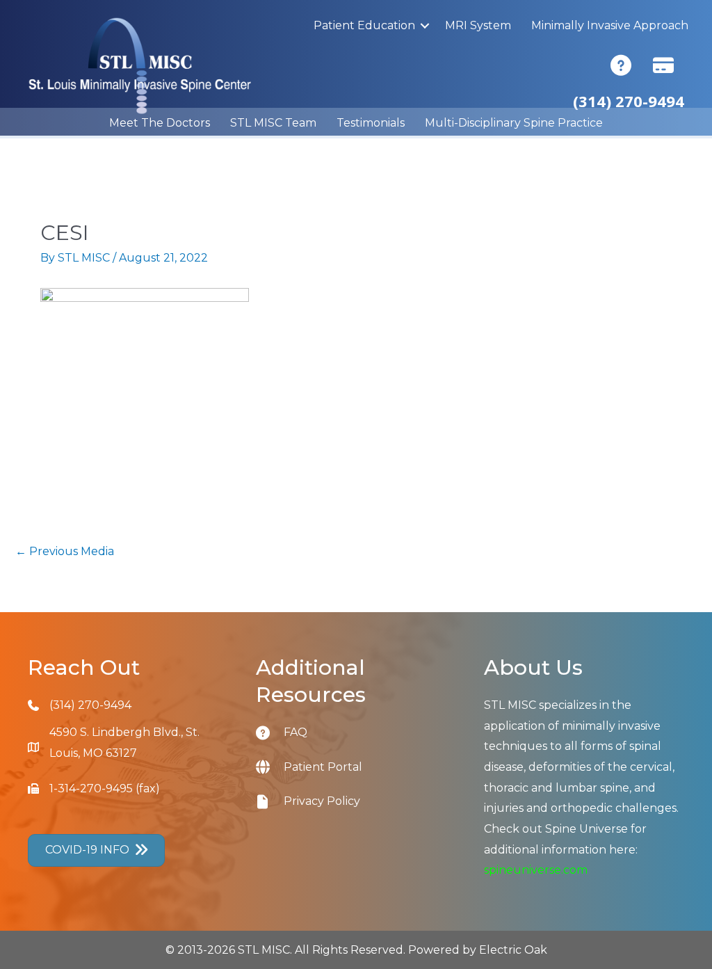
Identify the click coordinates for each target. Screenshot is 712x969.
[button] (425, 25)
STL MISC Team (273, 122)
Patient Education (364, 25)
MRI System (478, 25)
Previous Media (64, 551)
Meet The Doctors (159, 122)
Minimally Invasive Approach (609, 25)
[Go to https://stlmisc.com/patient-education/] (270, 732)
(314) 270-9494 (90, 705)
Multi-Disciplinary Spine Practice (514, 122)
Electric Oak (513, 949)
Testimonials (371, 122)
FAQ (295, 732)
